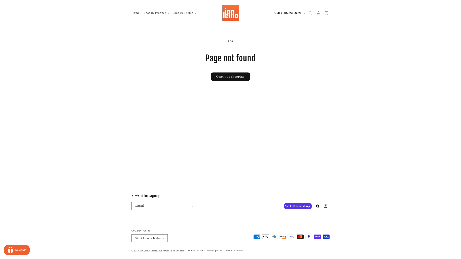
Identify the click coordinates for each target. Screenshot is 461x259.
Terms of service (234, 250)
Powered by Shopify (173, 250)
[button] (156, 13)
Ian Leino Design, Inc (151, 250)
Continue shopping (230, 76)
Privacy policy (214, 250)
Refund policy (195, 250)
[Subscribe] (192, 206)
